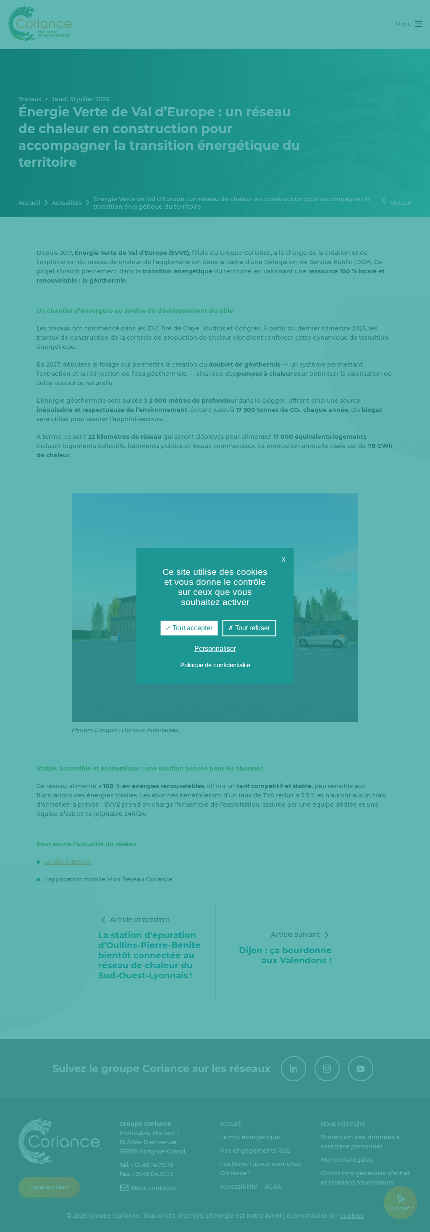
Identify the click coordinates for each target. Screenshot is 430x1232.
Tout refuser (251, 628)
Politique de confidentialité (215, 665)
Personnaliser (215, 649)
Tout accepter (191, 628)
